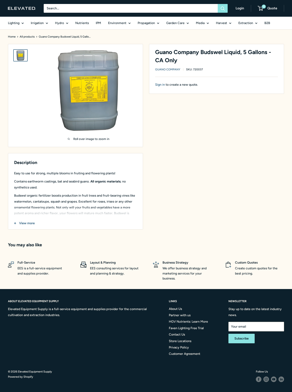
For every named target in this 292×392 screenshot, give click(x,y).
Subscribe (241, 338)
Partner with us (179, 315)
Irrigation (37, 23)
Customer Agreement (184, 354)
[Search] (223, 8)
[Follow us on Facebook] (258, 379)
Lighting (13, 23)
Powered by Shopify (20, 376)
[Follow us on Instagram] (266, 379)
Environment (117, 23)
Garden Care (175, 23)
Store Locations (180, 341)
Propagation (146, 23)
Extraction (245, 23)
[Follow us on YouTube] (274, 379)
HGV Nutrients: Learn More (188, 321)
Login (240, 8)
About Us (175, 309)
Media (200, 23)
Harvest (221, 23)
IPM (98, 23)
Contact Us (177, 334)
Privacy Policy (179, 347)
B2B (267, 23)
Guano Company (167, 69)
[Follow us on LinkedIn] (281, 379)
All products (27, 36)
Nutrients (82, 23)
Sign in (160, 84)
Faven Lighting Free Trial (186, 328)
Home (12, 36)
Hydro (59, 23)
